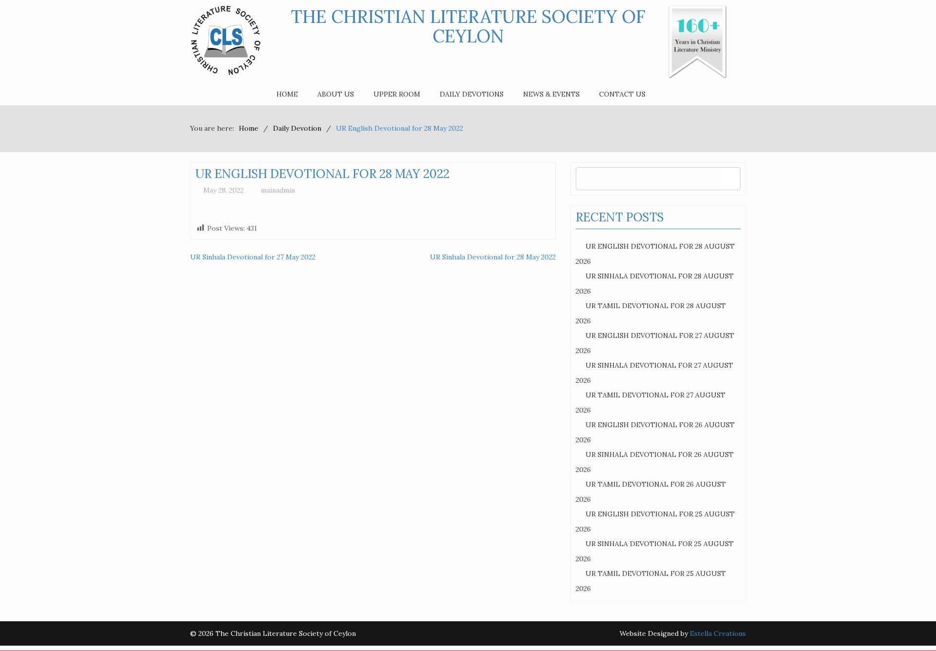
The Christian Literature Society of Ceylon (468, 26)
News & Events (551, 94)
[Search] (730, 179)
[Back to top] (908, 623)
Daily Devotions (472, 94)
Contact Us (622, 94)
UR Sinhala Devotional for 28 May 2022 (493, 257)
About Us (335, 94)
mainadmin (278, 190)
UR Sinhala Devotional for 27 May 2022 (252, 257)
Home (287, 94)
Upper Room (396, 94)
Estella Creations (718, 633)
